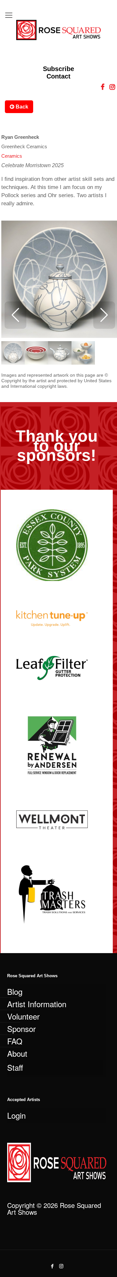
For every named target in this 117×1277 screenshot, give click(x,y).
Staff (15, 1067)
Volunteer (23, 1016)
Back (21, 106)
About (17, 1053)
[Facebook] (52, 1265)
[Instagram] (61, 1265)
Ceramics (11, 156)
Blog (14, 991)
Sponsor (21, 1028)
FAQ (14, 1041)
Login (16, 1115)
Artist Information (36, 1003)
